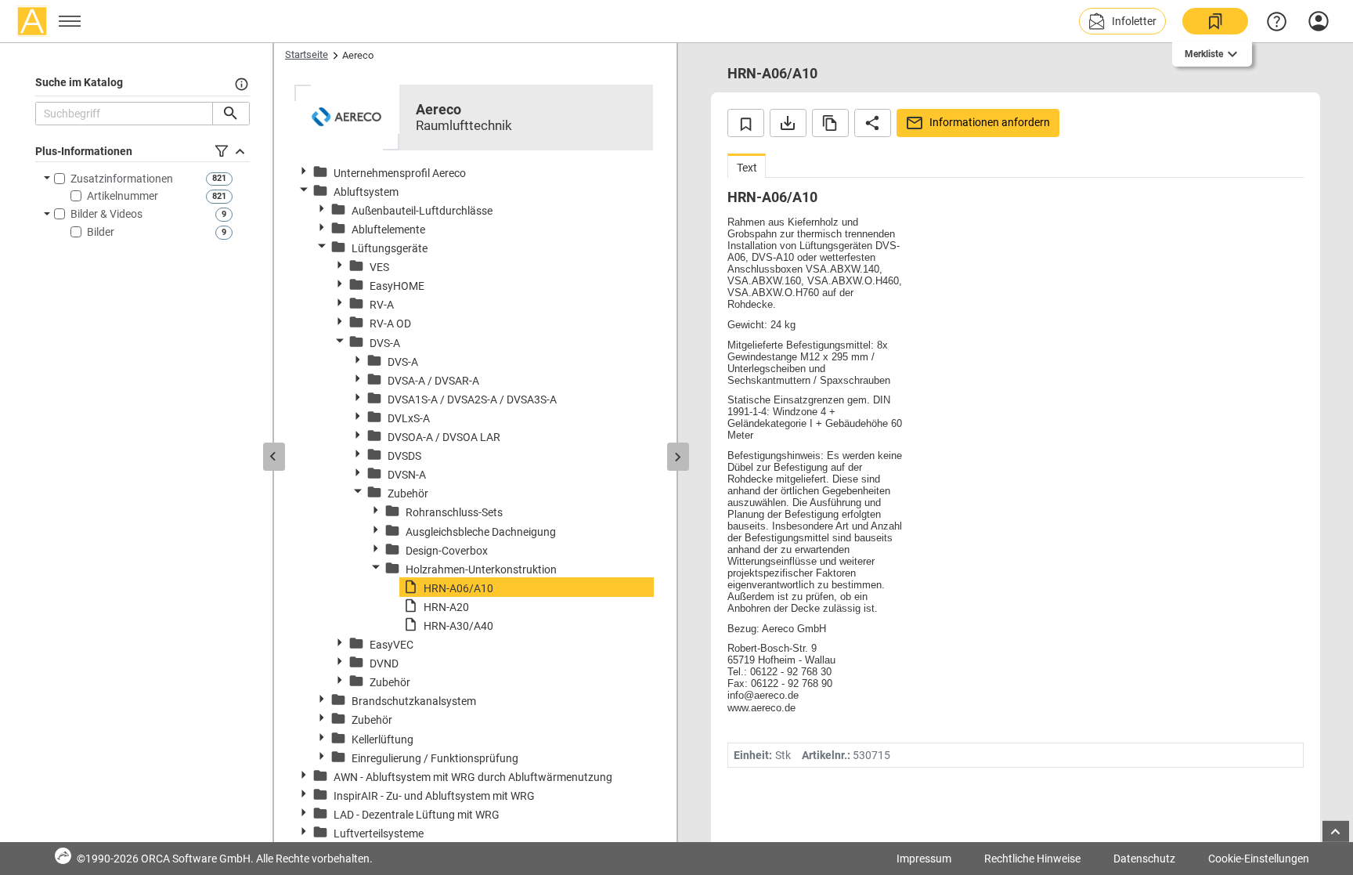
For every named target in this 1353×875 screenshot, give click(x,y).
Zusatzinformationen (121, 178)
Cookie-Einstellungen (1258, 858)
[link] (1215, 21)
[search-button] (230, 114)
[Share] (872, 123)
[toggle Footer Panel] (1335, 831)
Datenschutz (1144, 858)
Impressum (924, 858)
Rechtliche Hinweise (1032, 858)
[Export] (788, 123)
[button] (1122, 21)
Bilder (100, 232)
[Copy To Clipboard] (830, 123)
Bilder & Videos (106, 214)
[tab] (746, 166)
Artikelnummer (122, 196)
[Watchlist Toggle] (745, 123)
